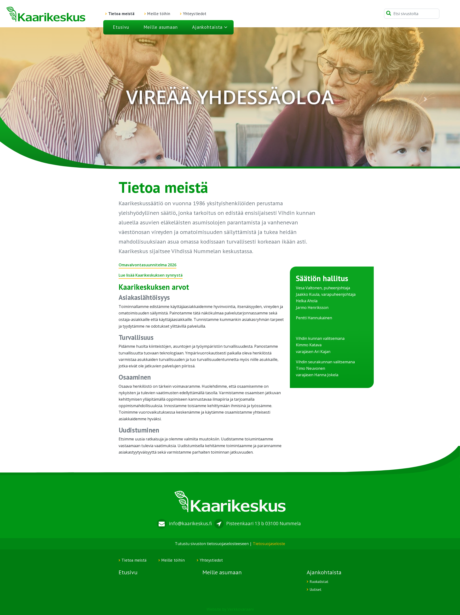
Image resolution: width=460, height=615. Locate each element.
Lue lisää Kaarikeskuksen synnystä (151, 275)
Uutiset (316, 589)
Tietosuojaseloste (269, 543)
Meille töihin (158, 13)
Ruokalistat (319, 581)
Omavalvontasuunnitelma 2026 (147, 265)
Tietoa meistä (121, 13)
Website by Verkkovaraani (230, 609)
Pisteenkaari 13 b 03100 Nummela (263, 523)
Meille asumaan (161, 27)
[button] (34, 99)
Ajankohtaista (207, 27)
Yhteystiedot (195, 13)
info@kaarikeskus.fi (190, 523)
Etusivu (121, 27)
